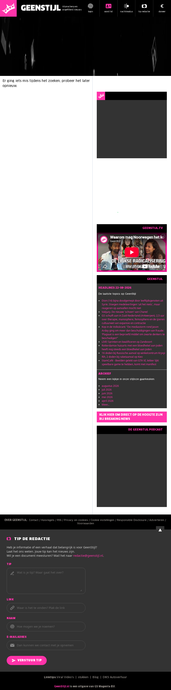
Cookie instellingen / (104, 520)
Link (10, 599)
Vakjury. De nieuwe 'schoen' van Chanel (125, 312)
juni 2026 (107, 393)
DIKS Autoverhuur (115, 677)
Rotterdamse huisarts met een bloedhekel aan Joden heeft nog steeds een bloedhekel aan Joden (132, 347)
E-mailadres (17, 637)
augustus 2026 (110, 386)
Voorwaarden (85, 523)
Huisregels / (49, 520)
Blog (96, 677)
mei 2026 (107, 397)
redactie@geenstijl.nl (88, 556)
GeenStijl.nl (61, 686)
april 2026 (107, 401)
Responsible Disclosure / (133, 520)
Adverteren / (158, 520)
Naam (11, 618)
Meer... (105, 404)
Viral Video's (65, 677)
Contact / (35, 520)
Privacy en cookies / (77, 520)
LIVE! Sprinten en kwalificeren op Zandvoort (127, 342)
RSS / (60, 520)
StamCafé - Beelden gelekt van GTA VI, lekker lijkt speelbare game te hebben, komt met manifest (130, 362)
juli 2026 (107, 389)
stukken (83, 677)
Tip (9, 564)
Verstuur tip (30, 660)
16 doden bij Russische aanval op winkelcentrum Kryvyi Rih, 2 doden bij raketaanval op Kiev (133, 355)
